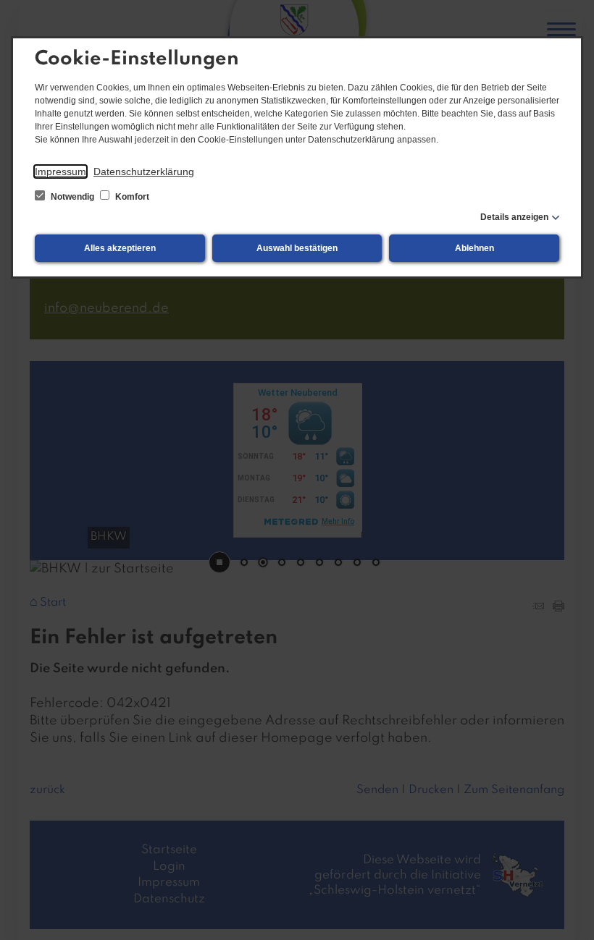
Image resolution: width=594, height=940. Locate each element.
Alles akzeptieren (120, 248)
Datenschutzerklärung (143, 171)
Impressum (60, 171)
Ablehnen (474, 248)
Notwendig (72, 197)
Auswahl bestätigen (297, 248)
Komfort (131, 197)
